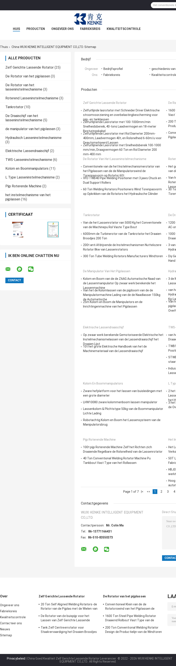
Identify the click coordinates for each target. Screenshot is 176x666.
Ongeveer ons (62, 29)
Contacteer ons (11, 623)
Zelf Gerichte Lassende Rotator (29, 67)
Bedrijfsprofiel (113, 69)
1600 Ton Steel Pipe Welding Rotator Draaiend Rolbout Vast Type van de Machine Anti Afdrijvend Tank (130, 618)
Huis (16, 29)
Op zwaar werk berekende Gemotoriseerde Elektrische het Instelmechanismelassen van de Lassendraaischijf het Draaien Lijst (123, 339)
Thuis (4, 47)
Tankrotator (14, 107)
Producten (35, 29)
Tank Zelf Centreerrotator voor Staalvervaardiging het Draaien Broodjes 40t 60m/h (69, 630)
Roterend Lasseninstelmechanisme (31, 98)
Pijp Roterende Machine (23, 186)
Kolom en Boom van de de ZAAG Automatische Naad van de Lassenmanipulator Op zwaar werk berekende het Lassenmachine (122, 283)
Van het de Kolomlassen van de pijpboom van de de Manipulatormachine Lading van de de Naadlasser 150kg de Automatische (121, 295)
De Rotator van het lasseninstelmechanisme (23, 87)
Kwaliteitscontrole (124, 29)
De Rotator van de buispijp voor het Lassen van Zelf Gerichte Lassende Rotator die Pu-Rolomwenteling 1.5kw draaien (67, 618)
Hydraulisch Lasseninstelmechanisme (33, 138)
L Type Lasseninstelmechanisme (30, 177)
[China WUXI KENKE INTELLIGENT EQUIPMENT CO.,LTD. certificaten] (17, 229)
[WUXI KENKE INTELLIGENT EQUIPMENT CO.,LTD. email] (10, 269)
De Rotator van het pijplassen (27, 76)
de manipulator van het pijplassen (30, 129)
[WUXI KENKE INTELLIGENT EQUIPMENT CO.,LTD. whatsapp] (22, 269)
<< (148, 491)
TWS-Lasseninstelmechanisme (28, 160)
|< (142, 491)
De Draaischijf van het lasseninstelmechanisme (23, 118)
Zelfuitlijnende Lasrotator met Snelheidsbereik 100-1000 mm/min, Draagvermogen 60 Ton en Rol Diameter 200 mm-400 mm (122, 149)
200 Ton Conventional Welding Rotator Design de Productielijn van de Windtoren (133, 630)
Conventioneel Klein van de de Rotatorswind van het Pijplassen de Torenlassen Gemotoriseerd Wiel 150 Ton (134, 607)
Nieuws (5, 629)
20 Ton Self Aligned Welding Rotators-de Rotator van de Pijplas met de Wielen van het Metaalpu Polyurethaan (69, 607)
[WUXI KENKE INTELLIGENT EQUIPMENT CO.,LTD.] (88, 18)
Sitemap (6, 635)
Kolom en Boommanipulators (27, 168)
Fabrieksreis (90, 29)
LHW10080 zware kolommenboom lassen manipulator (120, 402)
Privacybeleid (16, 658)
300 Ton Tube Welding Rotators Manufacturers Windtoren (123, 256)
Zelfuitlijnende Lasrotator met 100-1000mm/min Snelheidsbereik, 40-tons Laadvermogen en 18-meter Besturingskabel (119, 126)
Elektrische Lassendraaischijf (27, 151)
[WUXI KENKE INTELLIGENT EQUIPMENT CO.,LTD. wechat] (33, 269)
